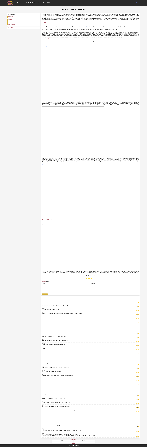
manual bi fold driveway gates (11, 24)
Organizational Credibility (46, 2)
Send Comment (45, 294)
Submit (73, 443)
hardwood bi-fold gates (10, 19)
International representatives (24, 2)
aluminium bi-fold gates (10, 16)
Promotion (15, 2)
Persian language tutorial (35, 2)
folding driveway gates (10, 21)
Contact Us (41, 2)
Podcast (18, 2)
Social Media (30, 2)
